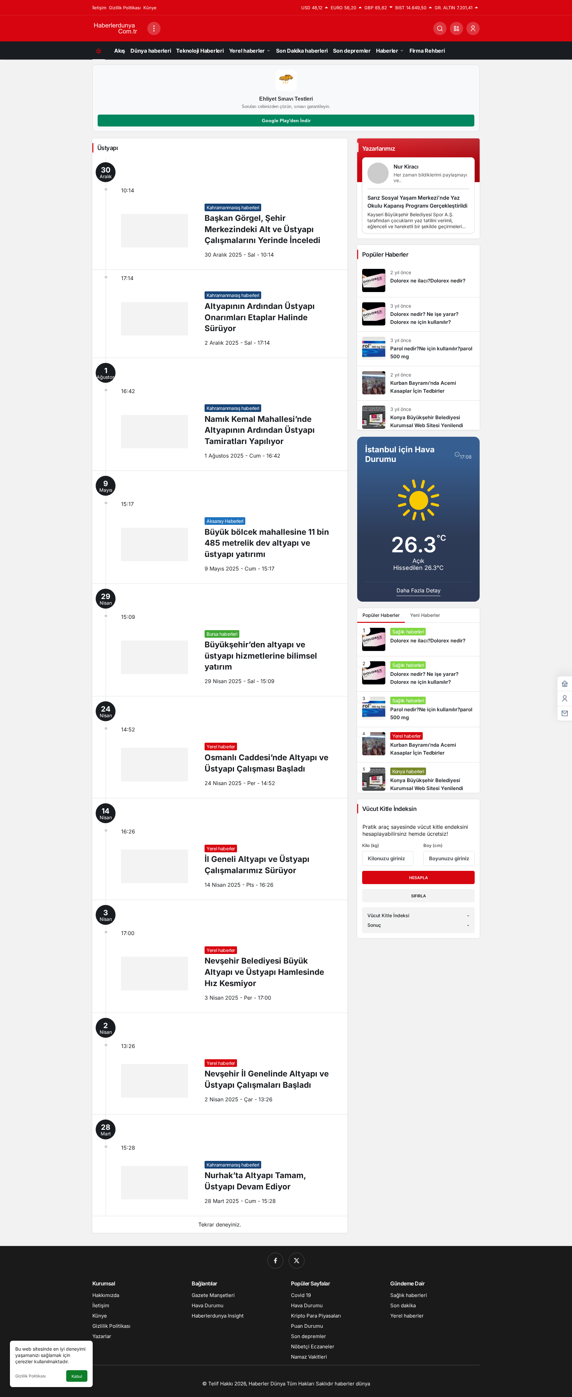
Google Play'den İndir (286, 120)
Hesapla (418, 877)
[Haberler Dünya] (117, 28)
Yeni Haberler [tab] (425, 615)
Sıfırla (418, 895)
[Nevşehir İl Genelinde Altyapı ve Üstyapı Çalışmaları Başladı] (219, 1063)
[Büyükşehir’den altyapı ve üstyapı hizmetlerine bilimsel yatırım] (219, 640)
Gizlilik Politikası (30, 1375)
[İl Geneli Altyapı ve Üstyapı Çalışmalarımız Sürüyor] (219, 849)
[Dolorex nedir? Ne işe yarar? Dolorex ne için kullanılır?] (418, 314)
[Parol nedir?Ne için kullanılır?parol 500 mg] (418, 349)
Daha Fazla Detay (419, 590)
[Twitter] (297, 1261)
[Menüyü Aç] (154, 28)
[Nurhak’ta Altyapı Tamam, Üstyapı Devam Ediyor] (219, 1165)
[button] (456, 28)
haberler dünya (352, 1383)
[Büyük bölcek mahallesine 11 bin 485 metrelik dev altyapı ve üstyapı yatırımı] (219, 527)
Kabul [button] (77, 1376)
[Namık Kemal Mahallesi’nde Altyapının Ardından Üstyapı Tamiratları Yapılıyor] (219, 414)
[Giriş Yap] (473, 28)
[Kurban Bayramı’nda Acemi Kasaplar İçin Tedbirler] (418, 383)
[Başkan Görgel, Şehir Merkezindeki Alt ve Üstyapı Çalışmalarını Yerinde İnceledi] (219, 213)
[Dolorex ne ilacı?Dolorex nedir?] (418, 280)
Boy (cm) (433, 845)
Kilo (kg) (370, 845)
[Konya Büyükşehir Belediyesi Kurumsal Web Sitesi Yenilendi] (418, 415)
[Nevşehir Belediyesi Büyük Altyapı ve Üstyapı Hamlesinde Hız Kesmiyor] (219, 956)
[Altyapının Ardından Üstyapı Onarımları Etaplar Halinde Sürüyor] (219, 314)
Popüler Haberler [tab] (381, 615)
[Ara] (440, 28)
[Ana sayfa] (99, 50)
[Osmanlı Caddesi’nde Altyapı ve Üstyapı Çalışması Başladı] (219, 747)
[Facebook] (275, 1261)
